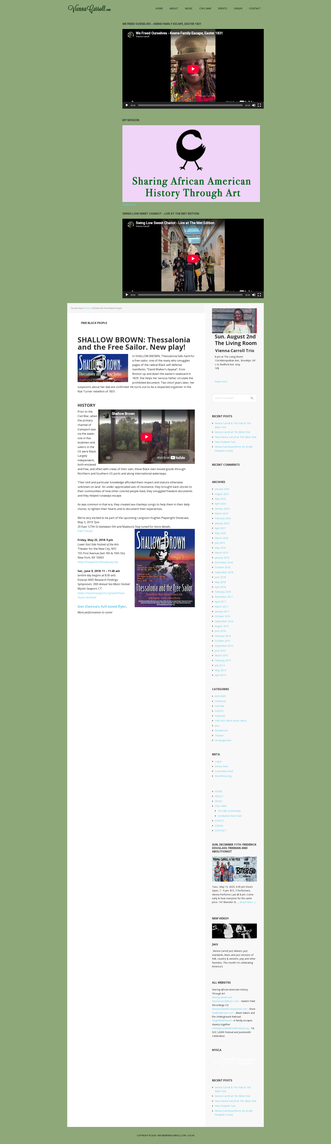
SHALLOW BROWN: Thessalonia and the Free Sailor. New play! (134, 343)
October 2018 (222, 567)
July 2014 (220, 665)
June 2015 (220, 650)
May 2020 (220, 533)
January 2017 (222, 611)
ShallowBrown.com (223, 1012)
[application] (193, 69)
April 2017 (220, 601)
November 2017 (224, 596)
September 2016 (224, 621)
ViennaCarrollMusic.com (225, 1001)
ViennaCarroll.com (89, 8)
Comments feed (224, 771)
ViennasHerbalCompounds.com (229, 1008)
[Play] (127, 105)
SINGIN (219, 825)
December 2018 (224, 562)
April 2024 (220, 503)
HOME (218, 791)
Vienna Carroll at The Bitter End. (232, 432)
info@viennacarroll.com (172, 1135)
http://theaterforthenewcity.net (98, 562)
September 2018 (224, 572)
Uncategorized (223, 740)
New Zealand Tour (225, 441)
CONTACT (220, 830)
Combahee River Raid (230, 815)
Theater (219, 735)
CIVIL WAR (221, 806)
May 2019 (220, 547)
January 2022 (222, 523)
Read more (219, 381)
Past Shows (85, 531)
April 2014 (220, 675)
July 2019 (220, 542)
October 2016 (222, 616)
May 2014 (220, 670)
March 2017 (221, 606)
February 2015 (223, 660)
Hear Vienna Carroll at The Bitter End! (235, 437)
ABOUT (219, 796)
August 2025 (222, 494)
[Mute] (253, 105)
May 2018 (220, 582)
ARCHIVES (220, 696)
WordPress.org (223, 776)
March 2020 (221, 538)
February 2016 (223, 636)
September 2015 (224, 645)
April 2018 (220, 587)
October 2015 (222, 640)
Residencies (221, 730)
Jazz (217, 725)
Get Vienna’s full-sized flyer (102, 606)
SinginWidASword (221, 1020)
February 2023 (223, 518)
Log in (218, 761)
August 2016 (222, 626)
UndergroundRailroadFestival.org (230, 1028)
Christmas (220, 701)
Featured (220, 715)
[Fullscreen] (259, 105)
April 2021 (220, 528)
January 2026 (222, 489)
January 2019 (222, 557)
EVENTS (219, 711)
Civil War (219, 706)
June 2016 (220, 631)
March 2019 (221, 552)
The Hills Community (229, 810)
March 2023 (221, 513)
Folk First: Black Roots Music (231, 720)
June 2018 (220, 577)
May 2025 (220, 498)
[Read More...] (247, 902)
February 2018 (223, 591)
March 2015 (221, 655)
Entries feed (221, 766)
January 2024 (222, 508)
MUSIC (218, 801)
